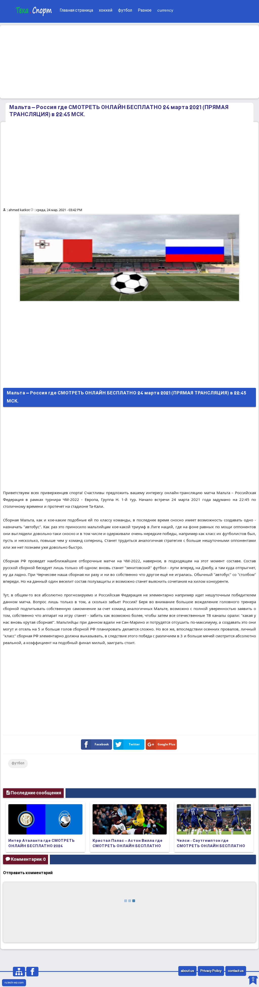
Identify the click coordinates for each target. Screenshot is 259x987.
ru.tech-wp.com (14, 982)
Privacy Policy (211, 971)
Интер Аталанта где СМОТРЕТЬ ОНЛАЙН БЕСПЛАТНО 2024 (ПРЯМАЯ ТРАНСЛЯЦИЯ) (41, 846)
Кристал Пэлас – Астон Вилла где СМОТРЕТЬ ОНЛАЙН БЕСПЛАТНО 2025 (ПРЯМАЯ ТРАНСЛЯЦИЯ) (128, 846)
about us (187, 971)
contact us (236, 971)
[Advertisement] (129, 62)
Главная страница (76, 10)
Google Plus (166, 744)
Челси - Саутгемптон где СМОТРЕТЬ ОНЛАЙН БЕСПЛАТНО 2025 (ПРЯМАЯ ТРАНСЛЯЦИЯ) (211, 846)
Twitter (134, 744)
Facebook (102, 744)
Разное (145, 10)
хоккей (105, 10)
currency (165, 10)
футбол (125, 10)
